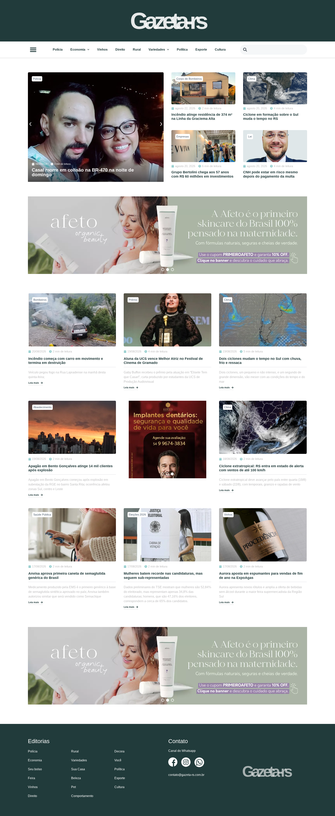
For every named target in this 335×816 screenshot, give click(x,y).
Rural (137, 49)
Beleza (76, 778)
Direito (120, 49)
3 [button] (172, 269)
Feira (31, 778)
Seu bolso (35, 769)
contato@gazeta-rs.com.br (186, 774)
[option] (167, 235)
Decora (119, 751)
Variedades (157, 49)
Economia (77, 49)
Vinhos (102, 49)
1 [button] (162, 269)
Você (117, 760)
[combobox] (273, 50)
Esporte (201, 49)
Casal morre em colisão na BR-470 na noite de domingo (83, 172)
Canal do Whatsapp (182, 750)
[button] (33, 49)
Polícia (58, 49)
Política (182, 49)
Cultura (220, 49)
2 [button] (167, 269)
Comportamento (82, 796)
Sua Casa (78, 769)
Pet (73, 787)
